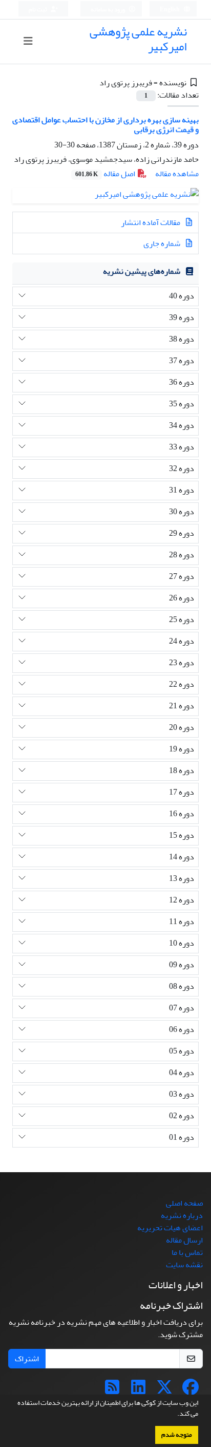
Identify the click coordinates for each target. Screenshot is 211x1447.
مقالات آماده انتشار (151, 222)
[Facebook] (190, 1390)
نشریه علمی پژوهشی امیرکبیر (138, 39)
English (170, 9)
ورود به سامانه (108, 9)
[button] (174, 1414)
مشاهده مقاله (177, 173)
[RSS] (112, 1390)
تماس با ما (187, 1252)
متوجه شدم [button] (176, 1435)
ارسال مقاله (184, 1240)
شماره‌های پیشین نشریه (141, 271)
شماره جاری (162, 243)
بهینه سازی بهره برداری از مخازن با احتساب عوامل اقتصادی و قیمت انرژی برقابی (105, 124)
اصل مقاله (106, 173)
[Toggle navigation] (28, 41)
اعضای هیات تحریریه (170, 1227)
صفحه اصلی (184, 1203)
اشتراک (27, 1358)
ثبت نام (38, 9)
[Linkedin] (138, 1390)
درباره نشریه (182, 1215)
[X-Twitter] (164, 1390)
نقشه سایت (184, 1264)
